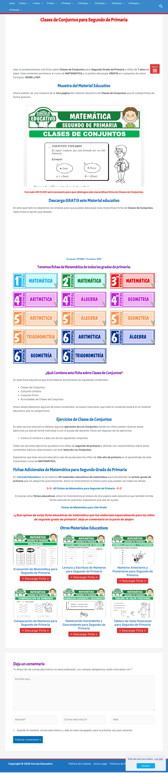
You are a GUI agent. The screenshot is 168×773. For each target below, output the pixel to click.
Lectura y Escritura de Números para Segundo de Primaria (84, 569)
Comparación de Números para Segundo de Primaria (35, 622)
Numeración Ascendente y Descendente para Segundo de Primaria (84, 624)
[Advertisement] (84, 47)
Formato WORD (76, 259)
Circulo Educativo (29, 477)
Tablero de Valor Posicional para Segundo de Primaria (132, 622)
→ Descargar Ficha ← (35, 578)
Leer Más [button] (158, 759)
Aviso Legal (100, 763)
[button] (161, 6)
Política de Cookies (80, 763)
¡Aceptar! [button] (146, 766)
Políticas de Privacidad (123, 763)
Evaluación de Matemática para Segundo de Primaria (35, 571)
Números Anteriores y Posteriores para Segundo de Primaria (132, 571)
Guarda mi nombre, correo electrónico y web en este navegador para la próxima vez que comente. (75, 730)
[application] (27, 3)
